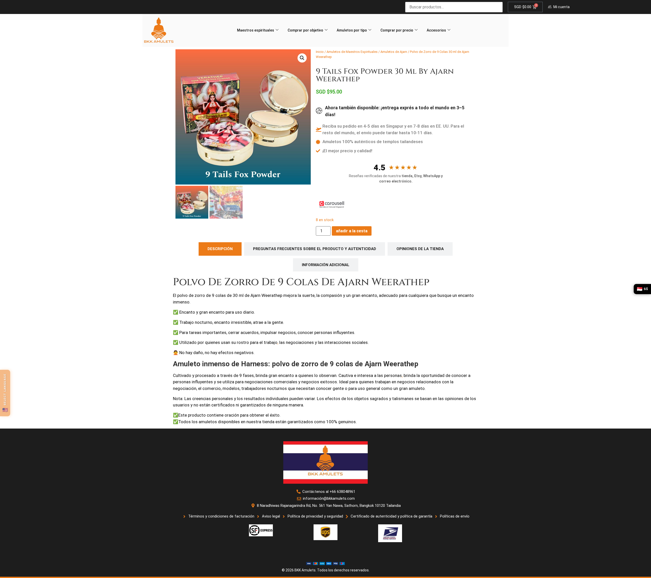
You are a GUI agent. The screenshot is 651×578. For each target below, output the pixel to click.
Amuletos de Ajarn (393, 52)
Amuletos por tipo (352, 30)
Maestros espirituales (255, 30)
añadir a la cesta (351, 231)
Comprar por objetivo (305, 30)
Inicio (320, 52)
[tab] (220, 249)
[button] (302, 58)
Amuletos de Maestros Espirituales (352, 52)
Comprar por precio (396, 30)
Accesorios (436, 30)
